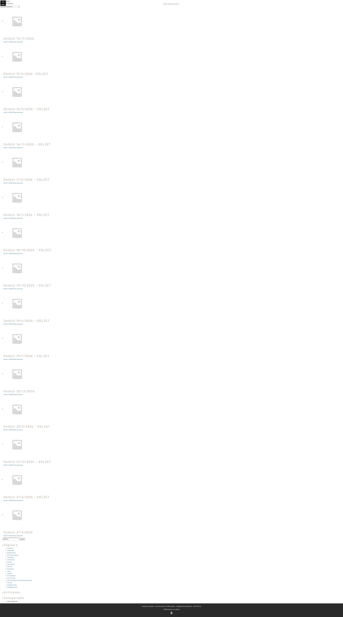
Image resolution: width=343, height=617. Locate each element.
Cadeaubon (10, 557)
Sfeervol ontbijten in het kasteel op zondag (19, 580)
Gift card (9, 566)
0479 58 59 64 (197, 606)
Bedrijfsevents (11, 553)
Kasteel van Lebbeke (174, 609)
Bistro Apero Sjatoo (12, 555)
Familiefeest (10, 564)
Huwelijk (9, 573)
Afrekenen (10, 548)
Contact (9, 562)
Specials (9, 582)
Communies (10, 559)
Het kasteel (10, 569)
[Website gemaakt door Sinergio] (171, 612)
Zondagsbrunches (12, 587)
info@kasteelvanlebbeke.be (184, 606)
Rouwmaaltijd (11, 575)
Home (9, 571)
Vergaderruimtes (12, 585)
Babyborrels (10, 550)
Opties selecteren (18, 42)
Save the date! (11, 578)
